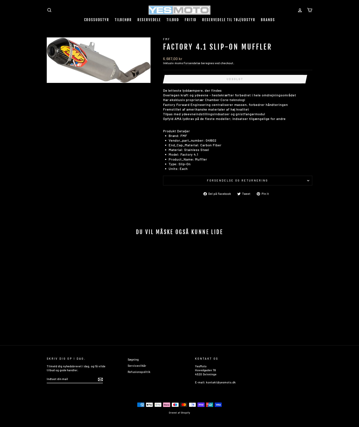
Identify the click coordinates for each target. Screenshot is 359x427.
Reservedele (149, 20)
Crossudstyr (96, 20)
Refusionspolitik (139, 371)
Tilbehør (123, 20)
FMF (166, 39)
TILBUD (173, 20)
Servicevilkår (137, 365)
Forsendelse (192, 63)
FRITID (191, 20)
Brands (268, 20)
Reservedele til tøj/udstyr (228, 20)
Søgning (133, 359)
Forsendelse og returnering (237, 180)
